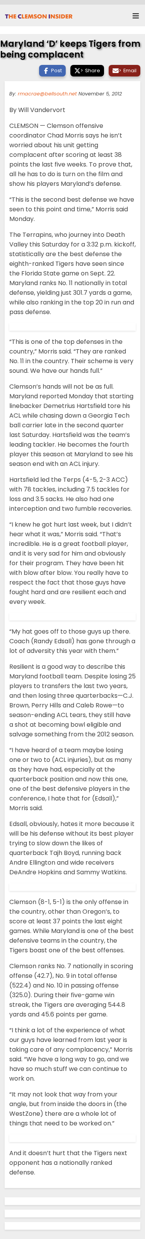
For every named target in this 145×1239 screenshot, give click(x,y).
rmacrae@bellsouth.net (47, 93)
